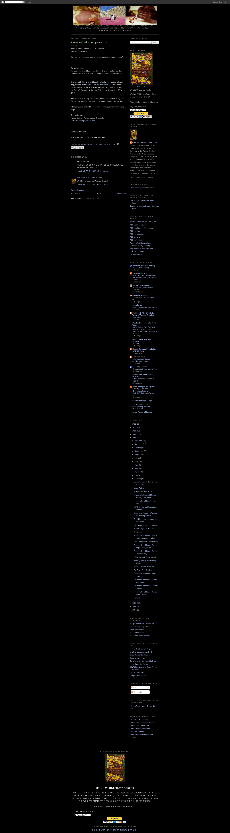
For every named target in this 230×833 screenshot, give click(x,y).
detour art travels (139, 357)
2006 (134, 607)
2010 (134, 431)
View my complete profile (141, 177)
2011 (134, 427)
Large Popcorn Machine (142, 412)
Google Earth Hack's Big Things (142, 624)
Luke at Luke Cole (137, 673)
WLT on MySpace (136, 240)
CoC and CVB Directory (139, 720)
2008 (134, 438)
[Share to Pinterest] (82, 147)
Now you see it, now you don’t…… (144, 369)
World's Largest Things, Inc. (88, 177)
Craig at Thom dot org (138, 676)
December (139, 441)
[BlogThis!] (74, 147)
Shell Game (136, 317)
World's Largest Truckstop (144, 567)
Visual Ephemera (139, 273)
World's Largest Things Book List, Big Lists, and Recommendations (144, 389)
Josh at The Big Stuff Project (141, 649)
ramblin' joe (137, 305)
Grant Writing (139, 488)
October (138, 448)
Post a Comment (77, 190)
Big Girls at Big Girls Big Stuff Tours (144, 661)
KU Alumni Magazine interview (145, 525)
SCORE (133, 738)
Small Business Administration (141, 735)
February (138, 475)
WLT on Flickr (135, 231)
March (137, 472)
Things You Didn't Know (143, 491)
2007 (134, 603)
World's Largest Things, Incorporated (139, 187)
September (139, 451)
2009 (134, 434)
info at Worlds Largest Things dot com (115, 830)
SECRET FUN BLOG (140, 285)
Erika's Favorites (136, 254)
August (138, 455)
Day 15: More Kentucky (140, 268)
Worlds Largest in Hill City (144, 529)
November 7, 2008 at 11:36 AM (92, 171)
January (138, 479)
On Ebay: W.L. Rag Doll (143, 570)
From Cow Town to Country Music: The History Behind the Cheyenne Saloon (144, 278)
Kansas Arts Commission (139, 726)
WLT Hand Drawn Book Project (141, 228)
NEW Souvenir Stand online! (145, 557)
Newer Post (75, 194)
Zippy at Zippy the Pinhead (140, 655)
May (136, 465)
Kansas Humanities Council (140, 729)
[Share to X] (77, 147)
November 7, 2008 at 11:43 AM (92, 184)
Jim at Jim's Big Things (139, 664)
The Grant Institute (137, 732)
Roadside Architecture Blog (143, 266)
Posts (135, 688)
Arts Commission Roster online (146, 542)
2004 (134, 610)
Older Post (121, 194)
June (137, 462)
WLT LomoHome (136, 237)
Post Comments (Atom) (91, 199)
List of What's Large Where (140, 627)
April (137, 468)
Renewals (137, 598)
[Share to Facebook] (80, 147)
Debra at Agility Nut (137, 658)
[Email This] (72, 147)
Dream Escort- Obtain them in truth (144, 307)
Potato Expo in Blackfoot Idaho (98, 85)
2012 (134, 424)
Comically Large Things (142, 401)
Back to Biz (138, 532)
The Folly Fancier (139, 367)
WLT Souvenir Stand (137, 225)
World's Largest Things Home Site (143, 222)
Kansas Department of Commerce (143, 723)
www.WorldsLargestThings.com (115, 30)
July (136, 458)
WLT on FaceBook (137, 234)
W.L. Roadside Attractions (140, 636)
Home (98, 194)
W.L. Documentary (137, 633)
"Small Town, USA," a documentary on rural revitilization (141, 406)
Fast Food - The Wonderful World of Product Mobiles (143, 314)
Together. (135, 344)
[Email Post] (118, 144)
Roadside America (139, 295)
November (139, 444)
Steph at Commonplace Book (141, 652)
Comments (137, 692)
